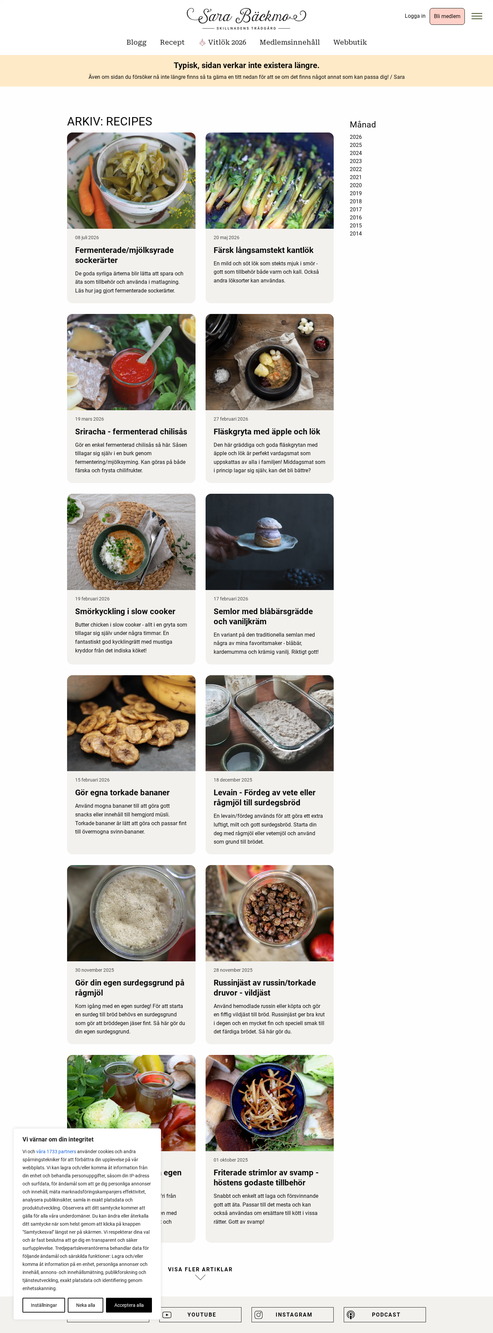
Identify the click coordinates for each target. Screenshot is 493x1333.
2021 (356, 177)
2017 (356, 209)
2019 (356, 193)
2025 (356, 145)
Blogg (136, 42)
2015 (356, 225)
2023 (356, 161)
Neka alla (85, 1305)
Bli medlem (447, 16)
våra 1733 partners (56, 1151)
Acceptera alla (129, 1305)
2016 (356, 217)
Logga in (415, 16)
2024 (356, 153)
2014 (356, 233)
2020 (356, 185)
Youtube (201, 1315)
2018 (356, 201)
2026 (356, 137)
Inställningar (44, 1305)
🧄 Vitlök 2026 (222, 42)
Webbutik (350, 42)
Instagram (294, 1315)
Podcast (386, 1315)
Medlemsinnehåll (290, 42)
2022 (356, 169)
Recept (172, 42)
